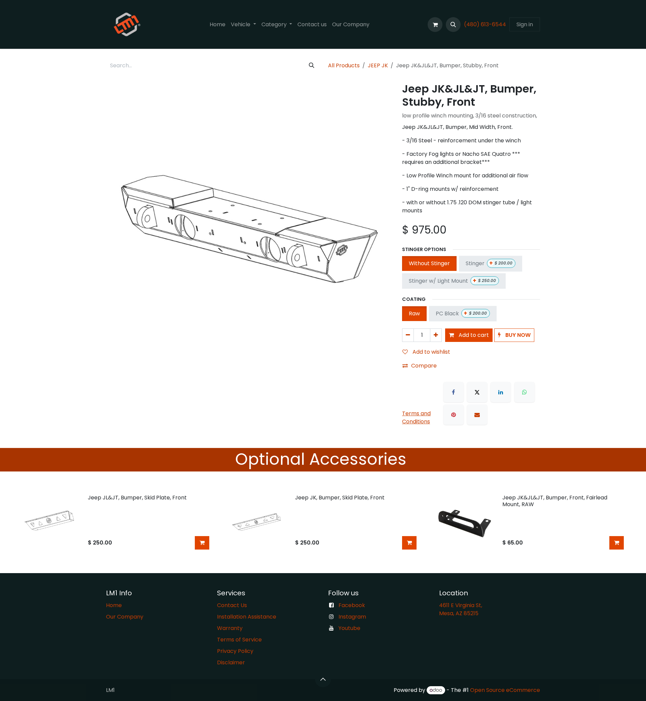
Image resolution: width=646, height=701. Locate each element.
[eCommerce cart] (435, 24)
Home (114, 605)
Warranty (230, 628)
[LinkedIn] (501, 392)
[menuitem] (217, 24)
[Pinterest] (453, 415)
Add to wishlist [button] (430, 352)
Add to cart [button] (473, 335)
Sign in (524, 24)
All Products (344, 65)
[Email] (477, 415)
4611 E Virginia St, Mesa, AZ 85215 (461, 609)
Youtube (349, 628)
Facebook (351, 605)
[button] (453, 24)
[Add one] (436, 335)
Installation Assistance (246, 617)
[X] (477, 392)
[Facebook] (453, 392)
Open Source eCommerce (505, 690)
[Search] (311, 65)
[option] (323, 522)
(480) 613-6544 (485, 24)
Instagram (352, 617)
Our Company (124, 617)
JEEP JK (378, 65)
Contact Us (232, 605)
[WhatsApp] (524, 392)
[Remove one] (408, 335)
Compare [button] (424, 366)
